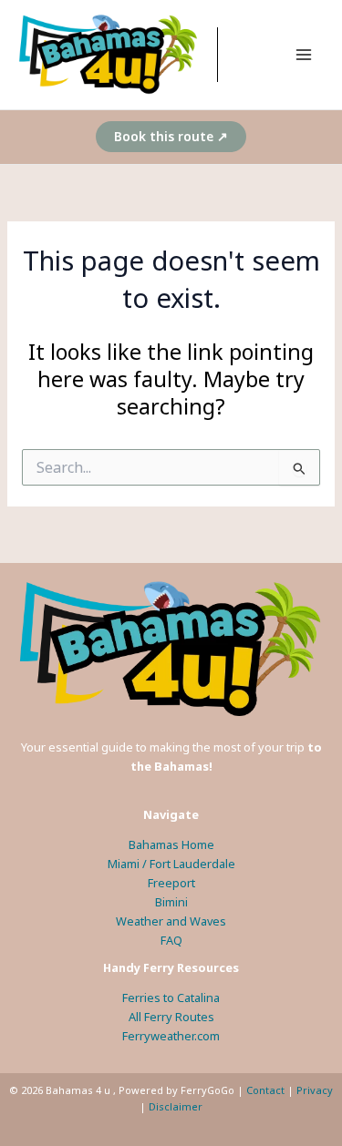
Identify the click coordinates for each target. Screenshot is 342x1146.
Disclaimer (175, 1106)
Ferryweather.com (171, 1036)
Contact (265, 1090)
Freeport (171, 883)
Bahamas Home (171, 844)
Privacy (314, 1090)
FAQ (171, 940)
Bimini (171, 902)
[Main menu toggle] (304, 54)
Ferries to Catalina (171, 997)
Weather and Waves (171, 921)
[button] (171, 136)
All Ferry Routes (171, 1016)
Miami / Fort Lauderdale (171, 863)
